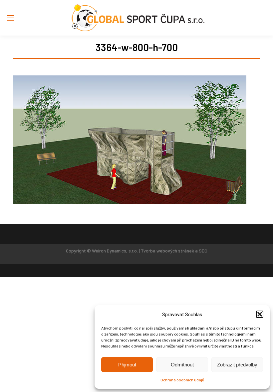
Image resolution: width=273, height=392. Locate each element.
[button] (259, 314)
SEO (203, 250)
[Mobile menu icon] (11, 18)
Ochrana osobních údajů (182, 379)
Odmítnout (182, 364)
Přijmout (127, 364)
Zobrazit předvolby (237, 364)
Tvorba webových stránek (167, 250)
